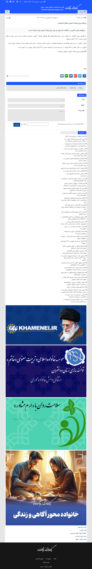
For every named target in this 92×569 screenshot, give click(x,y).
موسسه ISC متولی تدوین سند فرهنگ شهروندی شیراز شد (75, 232)
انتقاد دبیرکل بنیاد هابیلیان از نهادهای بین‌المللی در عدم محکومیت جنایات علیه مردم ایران (73, 200)
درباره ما (48, 559)
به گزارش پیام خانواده (79, 36)
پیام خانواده (72, 88)
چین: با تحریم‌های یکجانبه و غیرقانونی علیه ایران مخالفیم (73, 213)
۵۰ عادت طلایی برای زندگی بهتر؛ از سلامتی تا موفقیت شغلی (73, 237)
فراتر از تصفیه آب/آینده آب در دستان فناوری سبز (75, 228)
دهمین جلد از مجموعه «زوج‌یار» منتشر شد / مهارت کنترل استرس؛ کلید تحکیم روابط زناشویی (73, 258)
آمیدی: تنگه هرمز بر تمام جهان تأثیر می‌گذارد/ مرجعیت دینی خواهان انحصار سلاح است (73, 207)
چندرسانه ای (39, 559)
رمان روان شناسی (80, 536)
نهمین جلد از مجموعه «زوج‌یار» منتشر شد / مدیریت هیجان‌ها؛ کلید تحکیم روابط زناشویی (73, 291)
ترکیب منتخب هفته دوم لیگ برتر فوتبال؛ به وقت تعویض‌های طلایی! (73, 180)
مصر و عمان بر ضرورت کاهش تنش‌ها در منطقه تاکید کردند (74, 194)
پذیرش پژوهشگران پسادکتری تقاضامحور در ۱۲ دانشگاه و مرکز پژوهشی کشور (73, 218)
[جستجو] (20, 1)
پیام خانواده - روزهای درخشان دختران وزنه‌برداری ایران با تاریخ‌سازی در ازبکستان (75, 184)
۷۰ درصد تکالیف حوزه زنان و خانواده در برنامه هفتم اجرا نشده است (74, 301)
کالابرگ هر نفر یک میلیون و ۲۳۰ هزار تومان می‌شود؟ (73, 242)
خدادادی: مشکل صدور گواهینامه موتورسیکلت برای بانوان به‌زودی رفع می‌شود (74, 252)
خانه (55, 559)
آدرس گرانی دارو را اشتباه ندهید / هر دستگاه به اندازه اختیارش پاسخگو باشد (75, 140)
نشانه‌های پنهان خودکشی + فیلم (76, 287)
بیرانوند (80, 88)
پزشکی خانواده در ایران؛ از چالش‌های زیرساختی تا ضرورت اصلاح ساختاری (75, 283)
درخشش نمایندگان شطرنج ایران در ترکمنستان (75, 175)
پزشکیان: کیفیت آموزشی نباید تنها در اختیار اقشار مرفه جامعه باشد (73, 155)
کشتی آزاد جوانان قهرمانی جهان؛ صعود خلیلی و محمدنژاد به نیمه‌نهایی (74, 189)
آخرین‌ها (81, 132)
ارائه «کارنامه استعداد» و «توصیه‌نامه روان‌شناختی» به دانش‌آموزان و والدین (75, 145)
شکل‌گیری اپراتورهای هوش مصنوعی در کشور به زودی (74, 159)
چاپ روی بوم (82, 527)
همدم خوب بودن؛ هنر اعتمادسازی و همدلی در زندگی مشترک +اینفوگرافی (75, 269)
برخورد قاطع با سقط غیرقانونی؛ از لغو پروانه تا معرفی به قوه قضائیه (73, 273)
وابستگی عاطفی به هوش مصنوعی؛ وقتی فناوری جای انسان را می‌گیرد (74, 247)
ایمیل (82, 105)
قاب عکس (83, 530)
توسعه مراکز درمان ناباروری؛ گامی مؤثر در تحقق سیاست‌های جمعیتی (74, 278)
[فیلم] (7, 1)
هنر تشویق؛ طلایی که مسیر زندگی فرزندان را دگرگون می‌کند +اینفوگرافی (73, 264)
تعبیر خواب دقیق (81, 539)
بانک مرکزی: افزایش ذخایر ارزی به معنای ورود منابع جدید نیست (74, 164)
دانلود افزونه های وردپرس (78, 533)
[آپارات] (17, 1)
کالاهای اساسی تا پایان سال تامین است (74, 171)
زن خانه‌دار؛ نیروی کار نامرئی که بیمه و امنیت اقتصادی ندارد (75, 150)
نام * (82, 99)
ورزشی (81, 12)
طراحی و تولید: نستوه (46, 567)
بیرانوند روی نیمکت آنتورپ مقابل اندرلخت (72, 23)
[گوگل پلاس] (14, 1)
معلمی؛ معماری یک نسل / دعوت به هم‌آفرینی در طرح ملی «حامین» (75, 296)
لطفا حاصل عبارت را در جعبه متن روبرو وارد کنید (71, 124)
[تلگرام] (10, 1)
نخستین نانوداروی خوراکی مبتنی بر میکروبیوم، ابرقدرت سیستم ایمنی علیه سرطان (73, 223)
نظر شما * (81, 110)
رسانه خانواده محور (61, 88)
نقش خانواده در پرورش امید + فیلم (75, 136)
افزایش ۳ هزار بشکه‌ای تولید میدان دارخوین (73, 168)
